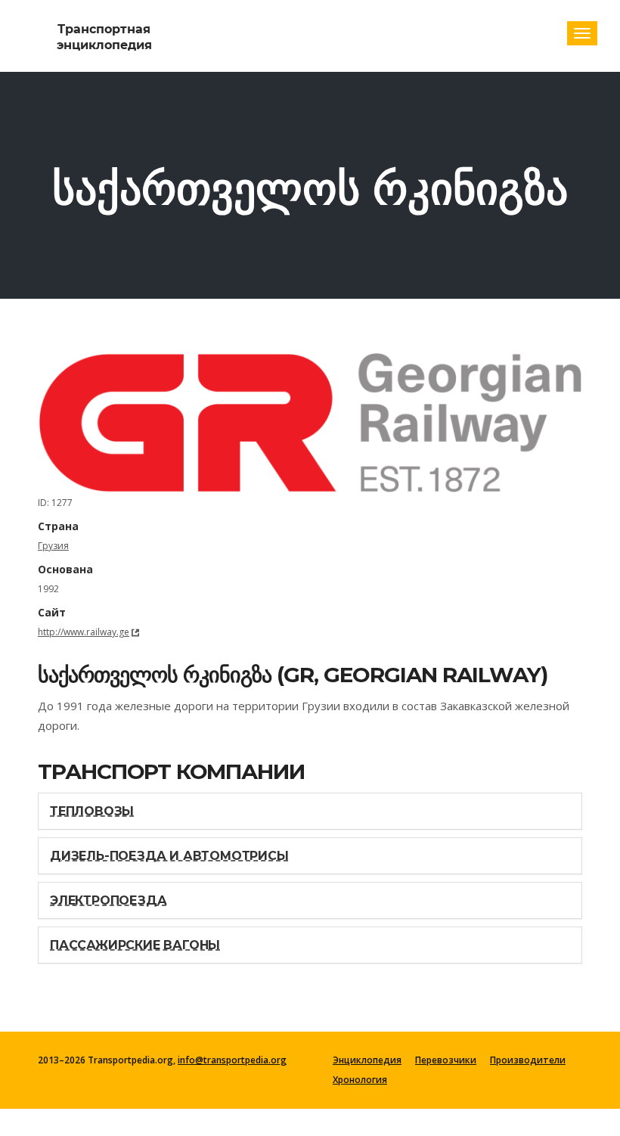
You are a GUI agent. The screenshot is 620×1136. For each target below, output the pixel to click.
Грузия (53, 545)
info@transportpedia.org (232, 1060)
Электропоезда (108, 900)
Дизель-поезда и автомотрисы (169, 856)
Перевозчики (445, 1060)
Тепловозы (92, 811)
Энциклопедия (367, 1060)
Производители (528, 1060)
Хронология (360, 1080)
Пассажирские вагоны (135, 945)
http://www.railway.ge (83, 631)
